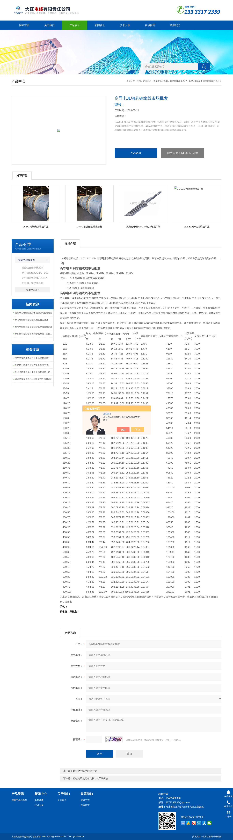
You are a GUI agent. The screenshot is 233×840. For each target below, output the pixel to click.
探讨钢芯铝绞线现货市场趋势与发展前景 (33, 313)
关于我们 (49, 25)
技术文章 (125, 25)
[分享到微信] (209, 823)
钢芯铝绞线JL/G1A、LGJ (181, 81)
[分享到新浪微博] (194, 823)
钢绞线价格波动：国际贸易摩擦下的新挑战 (34, 334)
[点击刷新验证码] (113, 739)
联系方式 (85, 800)
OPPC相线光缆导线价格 (89, 226)
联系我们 (175, 25)
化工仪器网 (207, 836)
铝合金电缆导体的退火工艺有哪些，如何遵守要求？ (34, 372)
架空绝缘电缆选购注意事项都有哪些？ (32, 358)
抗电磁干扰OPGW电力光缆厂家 (143, 226)
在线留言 (150, 25)
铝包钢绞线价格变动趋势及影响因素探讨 (33, 327)
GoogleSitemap (76, 836)
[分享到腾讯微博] (199, 823)
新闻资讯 (100, 25)
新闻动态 (39, 800)
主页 (139, 81)
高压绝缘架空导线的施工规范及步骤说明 (33, 379)
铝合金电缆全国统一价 (85, 770)
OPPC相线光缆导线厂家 (36, 226)
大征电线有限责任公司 (22, 836)
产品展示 (74, 25)
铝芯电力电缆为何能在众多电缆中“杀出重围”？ (34, 365)
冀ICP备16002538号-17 (58, 836)
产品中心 (147, 81)
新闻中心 (41, 794)
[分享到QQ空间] (188, 823)
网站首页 (24, 25)
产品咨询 (135, 153)
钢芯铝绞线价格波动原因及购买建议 (31, 320)
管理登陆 (217, 836)
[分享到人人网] (204, 823)
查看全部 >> (32, 289)
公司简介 (62, 800)
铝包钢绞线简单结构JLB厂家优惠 (90, 778)
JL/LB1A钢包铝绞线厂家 (197, 226)
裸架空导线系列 (161, 81)
